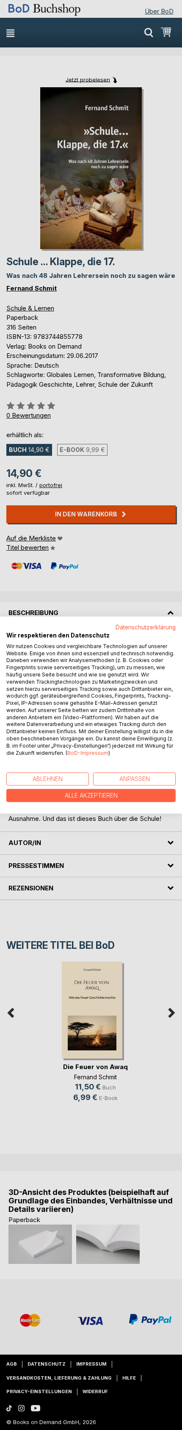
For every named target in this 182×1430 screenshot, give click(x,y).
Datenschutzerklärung (146, 627)
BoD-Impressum (87, 752)
